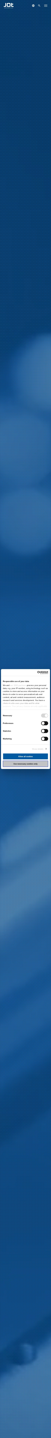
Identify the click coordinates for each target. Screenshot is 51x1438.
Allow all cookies (25, 756)
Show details (37, 749)
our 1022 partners (18, 685)
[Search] (39, 5)
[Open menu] (45, 5)
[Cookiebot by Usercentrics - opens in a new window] (37, 672)
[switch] (44, 723)
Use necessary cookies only (25, 764)
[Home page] (9, 7)
